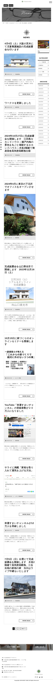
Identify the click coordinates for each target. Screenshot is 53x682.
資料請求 (5, 5)
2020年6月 (40, 111)
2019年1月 (40, 133)
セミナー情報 (41, 71)
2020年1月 (40, 114)
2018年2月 (40, 143)
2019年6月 (40, 127)
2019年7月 (40, 124)
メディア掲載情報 (42, 62)
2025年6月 (40, 88)
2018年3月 (40, 140)
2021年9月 (40, 108)
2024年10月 (41, 92)
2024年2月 (40, 95)
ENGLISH (11, 5)
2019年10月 (41, 117)
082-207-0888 (9, 670)
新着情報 (40, 68)
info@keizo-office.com (9, 672)
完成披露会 (40, 65)
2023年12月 (41, 98)
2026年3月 (40, 85)
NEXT (23, 628)
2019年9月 (40, 121)
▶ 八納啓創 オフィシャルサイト (9, 677)
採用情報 (40, 74)
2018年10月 (41, 137)
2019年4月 (40, 130)
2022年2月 (40, 104)
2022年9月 (40, 101)
